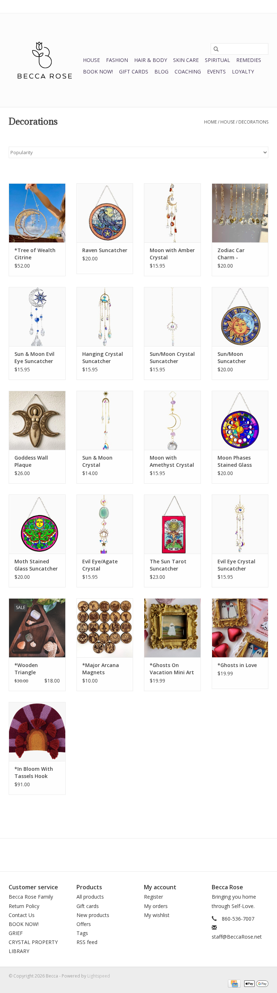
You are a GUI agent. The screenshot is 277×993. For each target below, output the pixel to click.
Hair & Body (150, 60)
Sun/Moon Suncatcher (231, 357)
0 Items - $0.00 (193, 6)
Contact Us (22, 915)
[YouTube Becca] (138, 854)
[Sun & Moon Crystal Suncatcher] (104, 420)
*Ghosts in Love (237, 665)
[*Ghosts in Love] (240, 628)
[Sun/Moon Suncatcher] (240, 316)
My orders (156, 906)
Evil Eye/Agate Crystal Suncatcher (100, 565)
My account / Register (246, 6)
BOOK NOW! (98, 71)
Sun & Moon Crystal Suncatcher (97, 461)
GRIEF (16, 933)
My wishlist (157, 915)
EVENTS (216, 71)
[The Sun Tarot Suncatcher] (172, 524)
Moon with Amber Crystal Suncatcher (172, 254)
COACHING (188, 71)
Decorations (253, 122)
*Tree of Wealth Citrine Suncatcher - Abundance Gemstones (35, 254)
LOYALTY (243, 71)
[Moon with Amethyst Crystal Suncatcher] (172, 420)
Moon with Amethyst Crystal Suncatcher (172, 461)
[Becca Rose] (45, 60)
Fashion (117, 60)
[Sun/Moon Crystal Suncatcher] (172, 316)
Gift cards (133, 71)
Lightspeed (98, 976)
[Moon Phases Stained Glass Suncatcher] (240, 420)
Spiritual (217, 60)
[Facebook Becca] (125, 854)
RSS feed (86, 942)
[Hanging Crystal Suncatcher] (104, 316)
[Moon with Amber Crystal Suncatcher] (172, 213)
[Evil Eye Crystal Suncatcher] (240, 524)
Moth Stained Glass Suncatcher (36, 565)
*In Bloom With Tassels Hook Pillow (33, 772)
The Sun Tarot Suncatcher (168, 565)
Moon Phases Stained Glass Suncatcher (234, 461)
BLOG (161, 71)
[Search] (216, 49)
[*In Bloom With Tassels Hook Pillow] (37, 731)
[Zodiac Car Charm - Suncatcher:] (240, 213)
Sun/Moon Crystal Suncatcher (172, 357)
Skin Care (186, 60)
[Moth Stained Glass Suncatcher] (37, 524)
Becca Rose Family (31, 896)
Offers (83, 924)
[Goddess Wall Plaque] (37, 420)
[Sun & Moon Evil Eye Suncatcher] (37, 316)
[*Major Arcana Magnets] (104, 628)
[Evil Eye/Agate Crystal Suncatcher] (104, 524)
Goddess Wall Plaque (31, 461)
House (91, 60)
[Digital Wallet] (255, 983)
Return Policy (24, 906)
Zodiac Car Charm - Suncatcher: (232, 254)
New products (92, 915)
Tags (82, 933)
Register (153, 896)
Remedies (248, 60)
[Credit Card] (233, 983)
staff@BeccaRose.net (237, 936)
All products (90, 896)
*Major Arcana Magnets (100, 669)
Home (210, 122)
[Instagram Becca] (151, 854)
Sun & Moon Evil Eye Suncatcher (34, 357)
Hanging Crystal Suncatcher (102, 357)
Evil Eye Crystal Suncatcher (236, 565)
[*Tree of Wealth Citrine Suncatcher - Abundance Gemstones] (37, 213)
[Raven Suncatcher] (104, 213)
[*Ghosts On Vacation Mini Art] (172, 628)
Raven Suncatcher (104, 250)
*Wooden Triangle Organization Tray (31, 669)
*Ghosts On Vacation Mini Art (172, 669)
